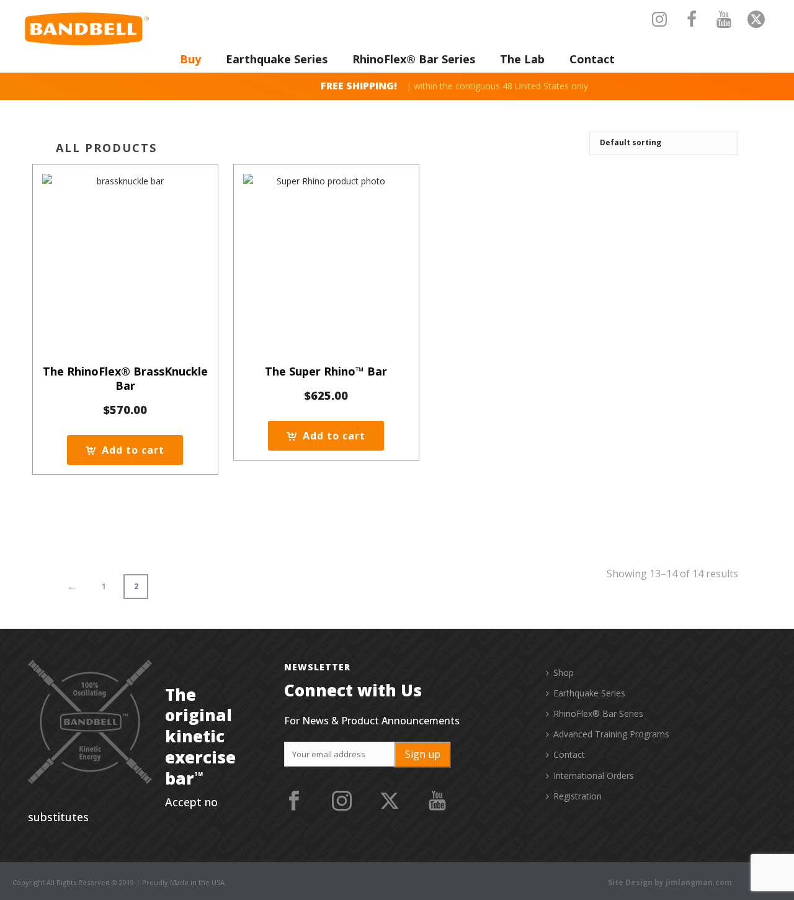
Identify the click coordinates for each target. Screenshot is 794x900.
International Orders (593, 775)
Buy (190, 59)
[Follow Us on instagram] (342, 801)
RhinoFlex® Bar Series (413, 59)
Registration (577, 796)
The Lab (522, 59)
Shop (563, 672)
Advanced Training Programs (611, 734)
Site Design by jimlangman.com (670, 883)
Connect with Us (353, 690)
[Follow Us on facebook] (294, 801)
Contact (592, 59)
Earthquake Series (277, 59)
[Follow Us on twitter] (389, 801)
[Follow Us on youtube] (437, 801)
